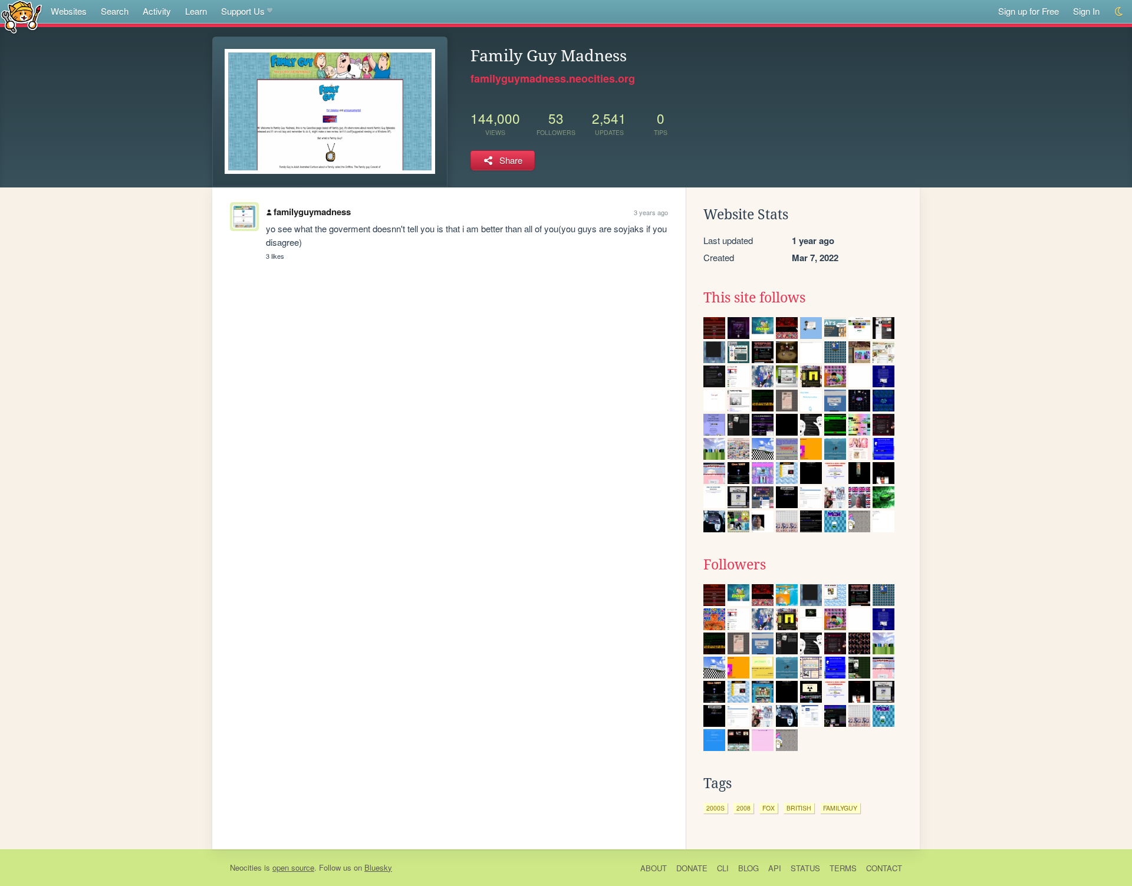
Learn (196, 11)
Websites (69, 11)
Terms (843, 868)
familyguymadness (312, 211)
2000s (715, 807)
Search (115, 11)
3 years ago (651, 212)
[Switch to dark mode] (1119, 11)
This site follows (754, 297)
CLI (723, 868)
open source (293, 867)
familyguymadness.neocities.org (552, 78)
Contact (884, 868)
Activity (157, 11)
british (799, 807)
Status (805, 868)
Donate (692, 868)
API (774, 868)
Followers (734, 564)
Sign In (1086, 11)
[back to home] (21, 16)
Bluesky (378, 867)
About (653, 868)
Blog (748, 868)
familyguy (840, 807)
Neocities (246, 867)
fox (768, 807)
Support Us (243, 11)
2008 (743, 807)
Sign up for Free (1028, 11)
